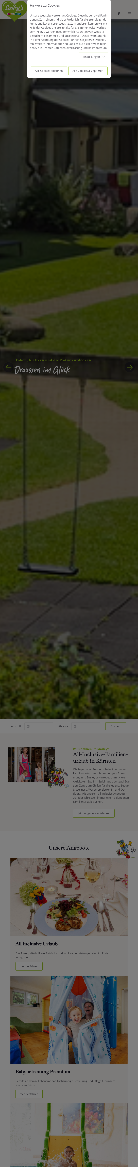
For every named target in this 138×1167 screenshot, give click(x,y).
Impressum (99, 48)
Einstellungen (91, 57)
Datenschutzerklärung (68, 48)
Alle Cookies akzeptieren (88, 71)
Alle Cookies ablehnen (49, 71)
